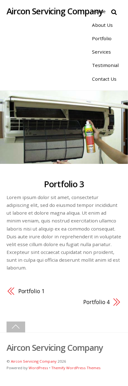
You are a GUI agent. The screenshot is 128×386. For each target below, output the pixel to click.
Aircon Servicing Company (34, 361)
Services (101, 52)
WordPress (38, 367)
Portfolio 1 (31, 291)
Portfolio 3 (64, 184)
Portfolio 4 (96, 302)
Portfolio (102, 38)
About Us (102, 25)
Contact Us (104, 79)
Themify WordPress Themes (76, 367)
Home (99, 11)
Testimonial (105, 65)
